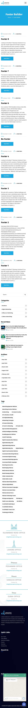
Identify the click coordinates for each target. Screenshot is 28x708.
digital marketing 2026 (7, 442)
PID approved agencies (7, 498)
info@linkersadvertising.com (14, 537)
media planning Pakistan (8, 473)
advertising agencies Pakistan (9, 406)
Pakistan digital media (7, 484)
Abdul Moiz (18, 34)
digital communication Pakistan (10, 440)
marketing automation (7, 465)
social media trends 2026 (8, 509)
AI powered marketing (7, 423)
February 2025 (14, 374)
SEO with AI (19, 501)
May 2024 (14, 385)
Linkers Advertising (14, 316)
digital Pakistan (19, 448)
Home (9, 17)
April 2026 (14, 363)
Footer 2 (5, 222)
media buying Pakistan (7, 467)
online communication (7, 476)
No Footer (5, 139)
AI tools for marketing (7, 426)
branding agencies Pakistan (9, 434)
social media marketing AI (8, 504)
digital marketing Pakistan (8, 445)
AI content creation (16, 412)
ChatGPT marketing (6, 437)
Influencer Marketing (14, 313)
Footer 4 (5, 156)
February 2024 (14, 396)
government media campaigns (9, 462)
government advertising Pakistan (10, 453)
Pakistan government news (8, 490)
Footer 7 (5, 71)
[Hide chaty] (24, 704)
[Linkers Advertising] (5, 3)
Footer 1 (5, 265)
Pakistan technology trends (9, 495)
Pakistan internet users (8, 492)
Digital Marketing (14, 309)
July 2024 (14, 381)
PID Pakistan (19, 498)
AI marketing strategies (8, 420)
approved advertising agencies (9, 428)
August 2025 (14, 370)
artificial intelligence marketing (9, 431)
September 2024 (14, 377)
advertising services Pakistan (9, 409)
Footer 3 (5, 188)
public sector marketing (8, 501)
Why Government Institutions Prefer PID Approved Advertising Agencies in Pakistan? (16, 336)
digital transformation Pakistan (10, 451)
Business (14, 305)
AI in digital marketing (7, 417)
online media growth (7, 479)
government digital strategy (9, 456)
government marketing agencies (10, 459)
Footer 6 (5, 103)
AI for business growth (7, 414)
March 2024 (14, 392)
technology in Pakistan (7, 512)
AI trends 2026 (19, 426)
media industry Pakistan (8, 470)
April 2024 (14, 388)
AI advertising (5, 412)
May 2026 (14, 359)
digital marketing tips (7, 448)
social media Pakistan (7, 506)
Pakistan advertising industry (9, 481)
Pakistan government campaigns (10, 487)
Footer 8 (5, 39)
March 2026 (14, 367)
